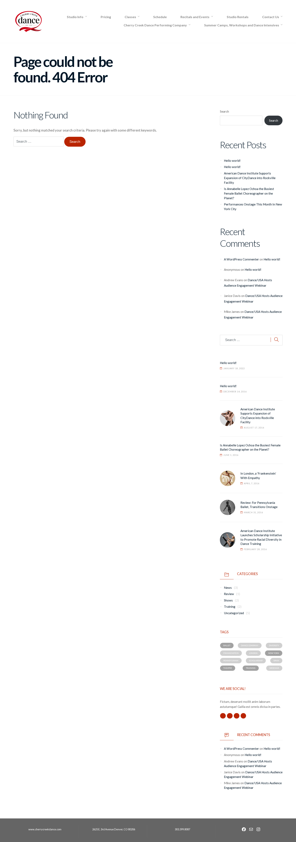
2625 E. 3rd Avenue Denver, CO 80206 (113, 829)
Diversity (274, 645)
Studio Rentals (237, 17)
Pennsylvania (230, 660)
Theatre (227, 668)
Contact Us (270, 17)
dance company (249, 645)
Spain (276, 660)
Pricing (106, 17)
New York (273, 653)
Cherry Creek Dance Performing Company (155, 25)
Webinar (274, 668)
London (253, 653)
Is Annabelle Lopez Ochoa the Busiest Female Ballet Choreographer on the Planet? (249, 193)
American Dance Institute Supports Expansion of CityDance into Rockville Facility (249, 177)
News (228, 587)
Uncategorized (234, 613)
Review (229, 594)
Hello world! (232, 160)
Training (229, 606)
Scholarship (256, 660)
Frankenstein (231, 653)
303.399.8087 (182, 829)
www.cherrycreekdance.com (44, 829)
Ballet (226, 645)
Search (224, 111)
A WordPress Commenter (241, 259)
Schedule (160, 17)
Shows (228, 600)
